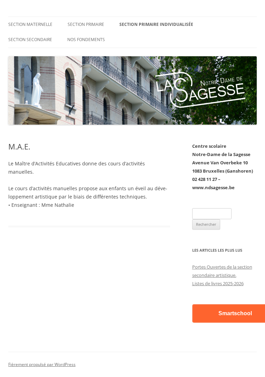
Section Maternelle (30, 24)
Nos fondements (86, 39)
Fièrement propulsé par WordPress (42, 364)
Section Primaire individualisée (156, 24)
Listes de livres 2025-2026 (218, 283)
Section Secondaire (30, 39)
